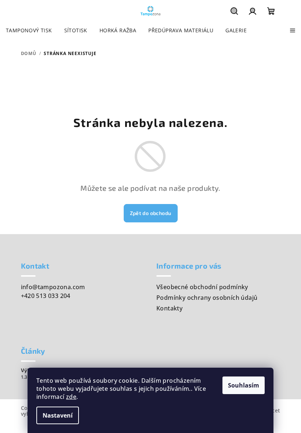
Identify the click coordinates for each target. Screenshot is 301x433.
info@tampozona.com (53, 287)
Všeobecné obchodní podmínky (202, 287)
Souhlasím (243, 385)
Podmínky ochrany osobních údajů (206, 298)
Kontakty (169, 308)
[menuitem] (29, 30)
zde (71, 397)
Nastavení (58, 415)
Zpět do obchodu (150, 213)
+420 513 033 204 (45, 296)
